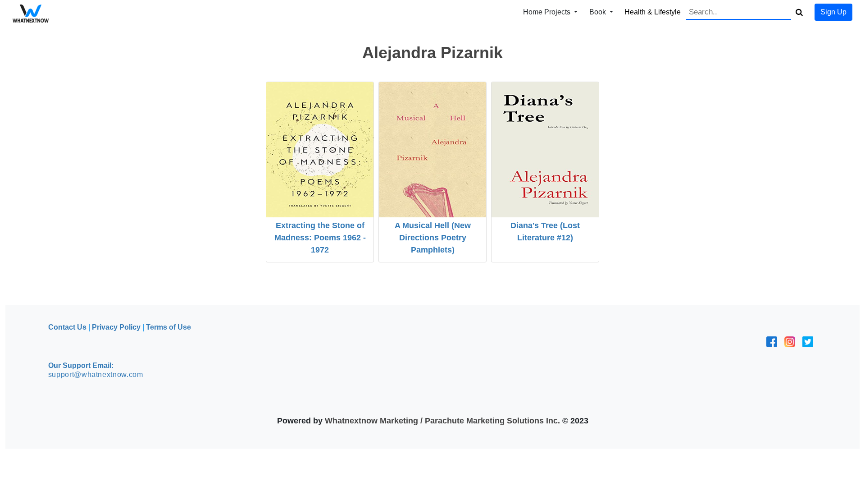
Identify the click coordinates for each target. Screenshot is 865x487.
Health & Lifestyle (652, 12)
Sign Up (833, 12)
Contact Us (67, 327)
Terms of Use (168, 327)
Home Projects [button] (547, 12)
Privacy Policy (116, 327)
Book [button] (598, 12)
